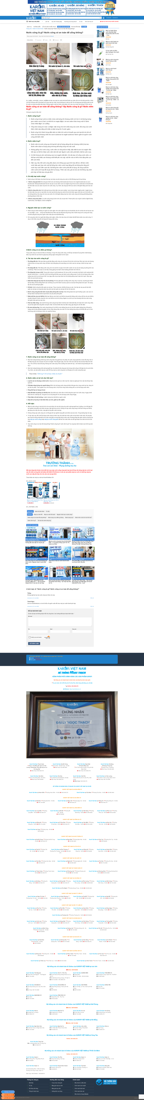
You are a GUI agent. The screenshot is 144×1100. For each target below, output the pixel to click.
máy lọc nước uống (35, 419)
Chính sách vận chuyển (80, 1085)
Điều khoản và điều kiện (80, 1083)
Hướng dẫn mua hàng (57, 1091)
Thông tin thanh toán (34, 1091)
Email (51, 629)
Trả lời (92, 598)
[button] (34, 21)
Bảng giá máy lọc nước (57, 1085)
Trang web (74, 629)
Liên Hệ (47, 21)
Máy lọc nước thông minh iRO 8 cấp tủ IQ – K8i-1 (51, 500)
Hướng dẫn (36, 26)
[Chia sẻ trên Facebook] (38, 40)
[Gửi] (100, 17)
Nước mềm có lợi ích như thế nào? (83, 517)
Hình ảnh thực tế (89, 21)
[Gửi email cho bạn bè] (50, 40)
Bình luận (30, 616)
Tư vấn (80, 21)
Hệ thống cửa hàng (33, 1088)
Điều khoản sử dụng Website (81, 1094)
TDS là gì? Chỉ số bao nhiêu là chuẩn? (49, 374)
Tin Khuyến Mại (75, 26)
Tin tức (30, 1085)
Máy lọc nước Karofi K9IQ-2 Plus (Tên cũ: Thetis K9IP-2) (35, 500)
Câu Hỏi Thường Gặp (57, 21)
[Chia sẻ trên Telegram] (61, 40)
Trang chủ (29, 28)
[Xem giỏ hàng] (103, 17)
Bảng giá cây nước (56, 1088)
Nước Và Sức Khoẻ (63, 26)
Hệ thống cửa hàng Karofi (70, 21)
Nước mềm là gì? (32, 520)
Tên (29, 629)
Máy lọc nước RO (38, 514)
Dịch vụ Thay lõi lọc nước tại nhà (109, 21)
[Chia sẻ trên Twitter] (45, 40)
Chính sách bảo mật (79, 1091)
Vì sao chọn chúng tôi (57, 1083)
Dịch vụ (29, 26)
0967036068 (38, 659)
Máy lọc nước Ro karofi (49, 514)
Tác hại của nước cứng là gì (44, 520)
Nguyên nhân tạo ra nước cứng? (64, 514)
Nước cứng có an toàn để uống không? (44, 106)
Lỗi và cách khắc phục (49, 26)
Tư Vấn (84, 26)
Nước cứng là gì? (69, 517)
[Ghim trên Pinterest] (55, 40)
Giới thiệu (31, 1083)
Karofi (52, 36)
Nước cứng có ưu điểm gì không (55, 517)
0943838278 (115, 17)
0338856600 (108, 17)
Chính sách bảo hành (80, 1088)
